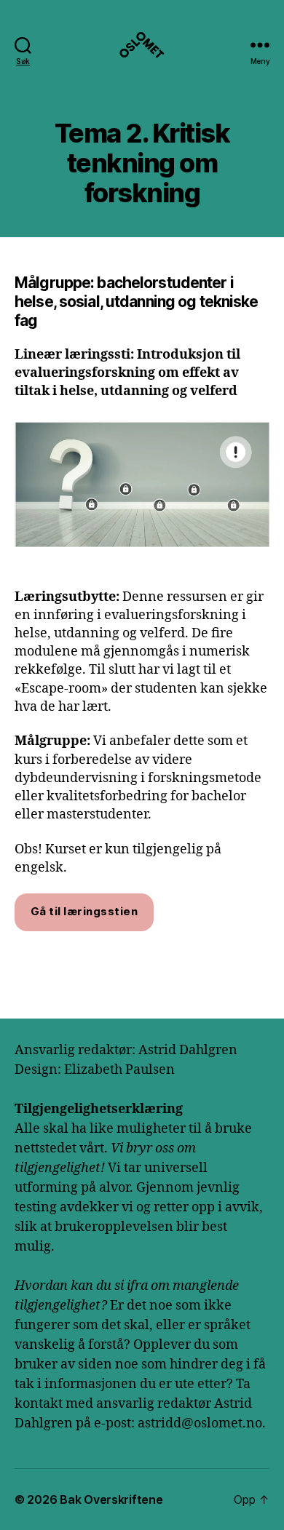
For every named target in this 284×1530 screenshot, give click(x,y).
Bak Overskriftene (111, 1499)
